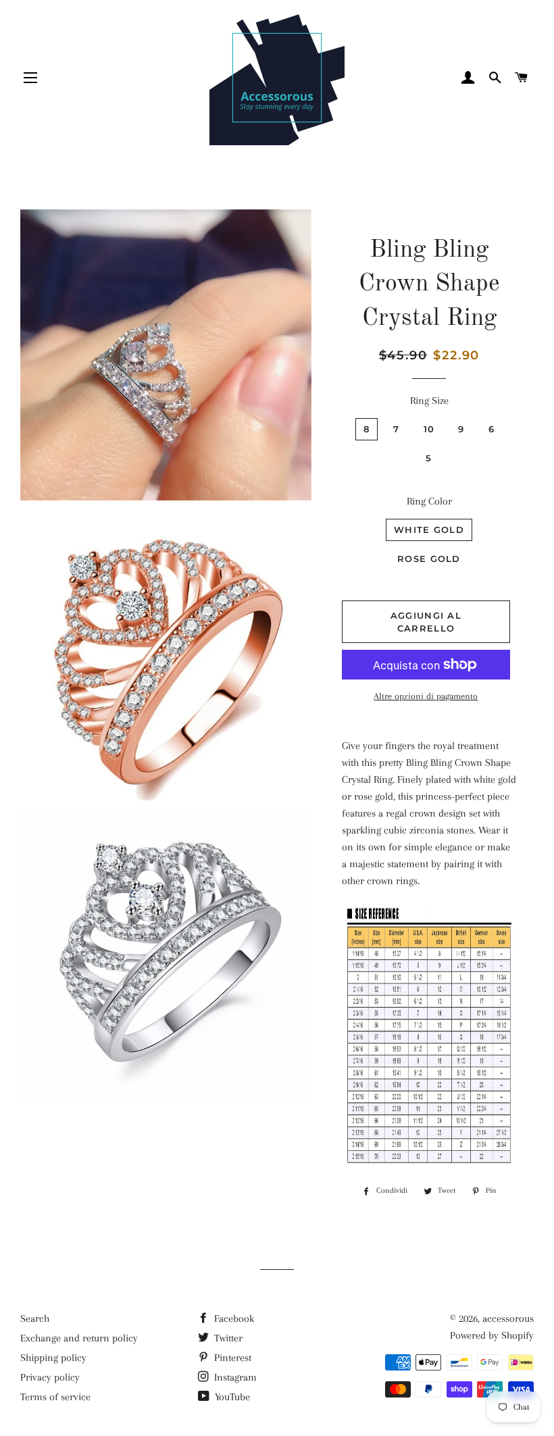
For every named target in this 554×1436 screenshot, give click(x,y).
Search (34, 1318)
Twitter (227, 1338)
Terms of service (55, 1397)
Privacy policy (50, 1377)
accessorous (508, 1318)
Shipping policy (53, 1358)
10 (429, 429)
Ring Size (429, 400)
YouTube (231, 1397)
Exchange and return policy (79, 1338)
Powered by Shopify (492, 1335)
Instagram (234, 1377)
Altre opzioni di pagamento (426, 696)
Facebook (232, 1318)
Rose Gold (429, 558)
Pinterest (231, 1358)
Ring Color (429, 501)
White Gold (429, 529)
